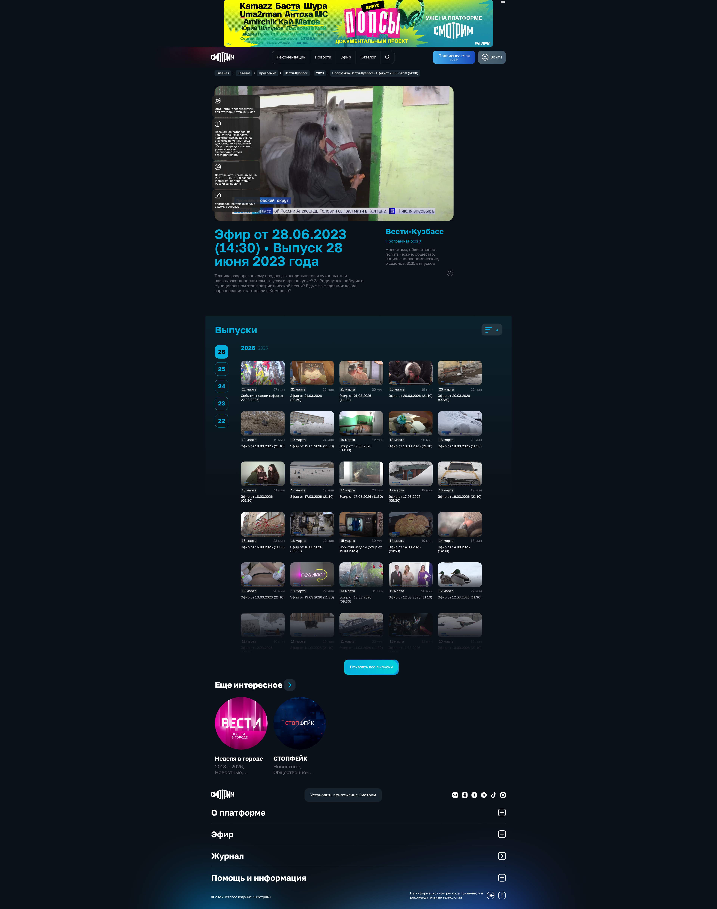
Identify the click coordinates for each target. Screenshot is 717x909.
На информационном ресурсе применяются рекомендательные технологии (446, 895)
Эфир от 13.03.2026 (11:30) (312, 597)
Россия (415, 241)
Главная (222, 73)
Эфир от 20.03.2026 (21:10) (411, 395)
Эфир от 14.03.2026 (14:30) (454, 549)
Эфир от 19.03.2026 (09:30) (355, 448)
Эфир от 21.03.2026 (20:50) (306, 397)
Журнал (227, 856)
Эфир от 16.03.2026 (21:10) (460, 496)
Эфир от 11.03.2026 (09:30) (404, 650)
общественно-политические (411, 252)
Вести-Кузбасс (296, 73)
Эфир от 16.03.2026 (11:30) (263, 547)
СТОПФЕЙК (290, 758)
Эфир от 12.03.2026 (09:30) (257, 650)
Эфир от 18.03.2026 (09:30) (257, 498)
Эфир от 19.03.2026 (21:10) (263, 446)
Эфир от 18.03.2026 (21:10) (410, 446)
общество (424, 254)
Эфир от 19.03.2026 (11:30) (312, 446)
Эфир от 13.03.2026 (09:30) (355, 599)
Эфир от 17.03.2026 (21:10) (312, 496)
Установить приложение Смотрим (343, 795)
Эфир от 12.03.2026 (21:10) (410, 597)
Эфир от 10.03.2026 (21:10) (460, 648)
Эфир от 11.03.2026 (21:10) (311, 648)
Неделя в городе (239, 758)
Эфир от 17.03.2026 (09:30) (404, 498)
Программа (268, 73)
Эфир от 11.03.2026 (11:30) (361, 648)
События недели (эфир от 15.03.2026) (360, 549)
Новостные (396, 249)
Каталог (244, 73)
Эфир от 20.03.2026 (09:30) (454, 397)
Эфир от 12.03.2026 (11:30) (460, 597)
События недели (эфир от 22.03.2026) (262, 397)
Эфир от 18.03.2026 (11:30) (460, 446)
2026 (263, 348)
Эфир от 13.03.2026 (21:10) (263, 597)
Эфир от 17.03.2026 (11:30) (361, 496)
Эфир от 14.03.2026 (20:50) (405, 549)
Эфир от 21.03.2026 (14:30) (355, 397)
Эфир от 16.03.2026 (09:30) (306, 549)
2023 (320, 73)
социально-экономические (412, 258)
